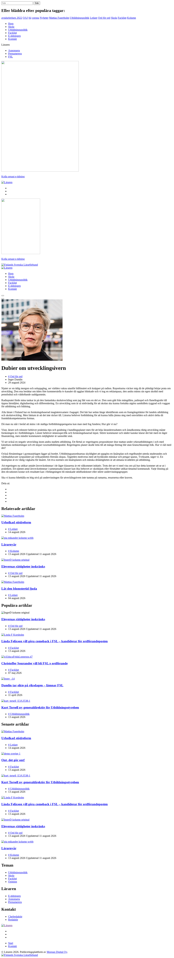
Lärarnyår (8, 544)
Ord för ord (104, 17)
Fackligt (122, 17)
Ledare (93, 17)
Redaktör (13, 919)
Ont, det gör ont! (13, 760)
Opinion (12, 881)
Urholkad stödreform (16, 522)
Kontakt (12, 38)
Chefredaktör (15, 916)
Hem (10, 23)
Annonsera (14, 50)
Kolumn (131, 17)
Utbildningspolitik (79, 17)
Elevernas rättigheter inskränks (23, 566)
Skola (114, 17)
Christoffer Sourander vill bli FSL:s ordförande (34, 663)
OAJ (25, 17)
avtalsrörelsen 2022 (11, 17)
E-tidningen (14, 35)
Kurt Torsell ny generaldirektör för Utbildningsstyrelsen (40, 707)
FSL (10, 56)
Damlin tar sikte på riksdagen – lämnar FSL (32, 685)
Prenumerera (15, 53)
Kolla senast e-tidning (13, 176)
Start (10, 943)
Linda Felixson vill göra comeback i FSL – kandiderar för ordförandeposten (54, 641)
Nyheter (44, 17)
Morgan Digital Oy (57, 952)
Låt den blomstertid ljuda (19, 588)
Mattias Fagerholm (59, 17)
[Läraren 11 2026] (40, 170)
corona (35, 17)
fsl (30, 17)
